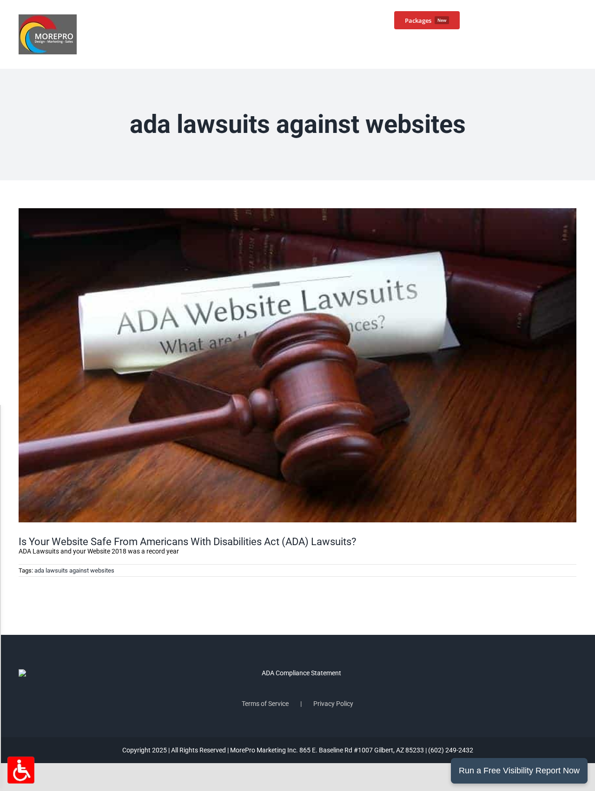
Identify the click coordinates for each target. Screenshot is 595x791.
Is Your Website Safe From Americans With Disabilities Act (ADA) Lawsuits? (187, 541)
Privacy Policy (333, 703)
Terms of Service (265, 703)
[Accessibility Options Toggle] (21, 770)
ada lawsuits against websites (74, 570)
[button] (561, 19)
